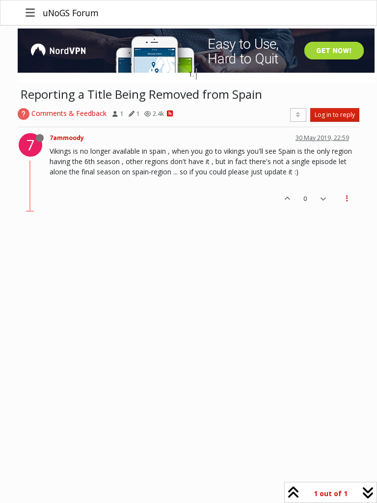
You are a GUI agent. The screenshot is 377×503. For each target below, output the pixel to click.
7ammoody (67, 138)
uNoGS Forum (71, 13)
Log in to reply (335, 115)
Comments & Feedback (69, 113)
